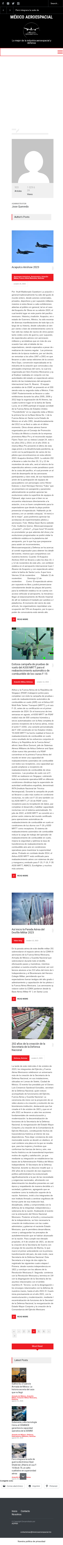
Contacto (25, 1511)
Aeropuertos (36, 276)
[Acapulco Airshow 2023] (34, 246)
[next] (23, 1476)
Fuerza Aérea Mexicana (28, 278)
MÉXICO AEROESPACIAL (31, 17)
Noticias (41, 278)
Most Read (37, 1346)
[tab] (37, 1347)
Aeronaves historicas (22, 276)
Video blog (18, 940)
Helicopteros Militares (20, 1436)
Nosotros (16, 1514)
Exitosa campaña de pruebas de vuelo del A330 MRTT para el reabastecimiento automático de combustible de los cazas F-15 (31, 669)
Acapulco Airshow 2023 (25, 267)
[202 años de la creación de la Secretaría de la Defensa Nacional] (34, 1023)
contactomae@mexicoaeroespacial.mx (35, 1532)
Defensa (29, 682)
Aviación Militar (19, 682)
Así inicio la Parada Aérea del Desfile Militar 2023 (28, 931)
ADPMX (15, 1524)
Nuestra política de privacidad (31, 1541)
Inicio (14, 1511)
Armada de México (19, 1396)
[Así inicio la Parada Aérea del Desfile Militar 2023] (34, 909)
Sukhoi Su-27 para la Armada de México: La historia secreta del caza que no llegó (27, 10)
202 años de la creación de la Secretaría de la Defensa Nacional (28, 1047)
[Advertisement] (31, 89)
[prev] (23, 1371)
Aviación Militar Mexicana (27, 1398)
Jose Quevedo (20, 206)
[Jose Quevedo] (34, 161)
